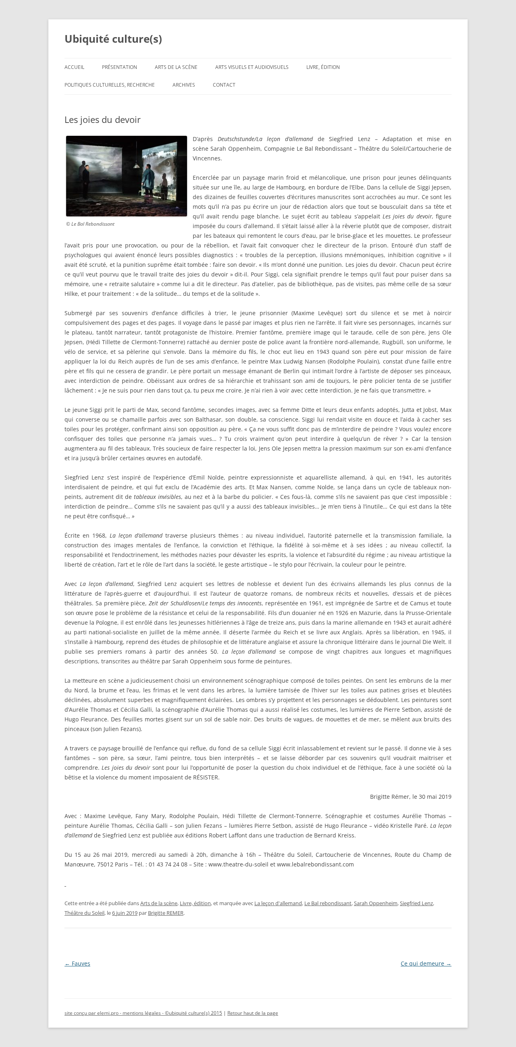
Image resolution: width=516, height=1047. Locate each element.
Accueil (74, 67)
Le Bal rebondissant (328, 903)
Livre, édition (323, 67)
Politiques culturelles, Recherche (109, 84)
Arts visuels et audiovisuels (252, 67)
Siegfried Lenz (416, 903)
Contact (224, 84)
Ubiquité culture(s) (113, 38)
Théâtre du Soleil (84, 912)
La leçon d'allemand (278, 903)
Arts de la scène (176, 67)
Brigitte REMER (165, 912)
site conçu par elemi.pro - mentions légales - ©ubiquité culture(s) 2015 (143, 1013)
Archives (184, 84)
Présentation (119, 67)
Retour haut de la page (252, 1013)
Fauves (77, 963)
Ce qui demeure (426, 963)
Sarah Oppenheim (375, 903)
